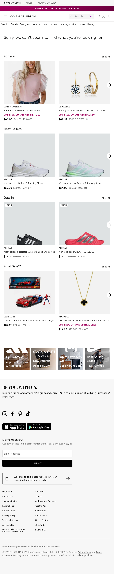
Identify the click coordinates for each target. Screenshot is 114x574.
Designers (25, 24)
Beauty (91, 24)
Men (45, 24)
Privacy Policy (8, 515)
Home (81, 24)
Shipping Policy (9, 501)
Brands (14, 24)
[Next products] (110, 85)
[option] (29, 91)
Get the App (41, 505)
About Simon (41, 515)
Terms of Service (10, 520)
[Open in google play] (39, 429)
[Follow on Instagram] (5, 415)
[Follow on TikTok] (28, 415)
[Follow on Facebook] (12, 415)
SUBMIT (37, 463)
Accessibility (8, 525)
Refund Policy (8, 510)
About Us (39, 491)
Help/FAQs (7, 491)
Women (37, 24)
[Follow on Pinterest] (20, 415)
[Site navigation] (5, 17)
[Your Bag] (108, 17)
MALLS (29, 2)
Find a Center (41, 520)
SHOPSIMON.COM (12, 2)
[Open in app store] (14, 429)
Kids (74, 24)
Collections (40, 510)
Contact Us (7, 496)
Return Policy (8, 505)
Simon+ (38, 496)
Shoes (53, 24)
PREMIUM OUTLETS (47, 2)
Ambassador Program (45, 501)
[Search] (81, 16)
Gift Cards (40, 525)
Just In (4, 24)
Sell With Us (41, 529)
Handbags (64, 24)
